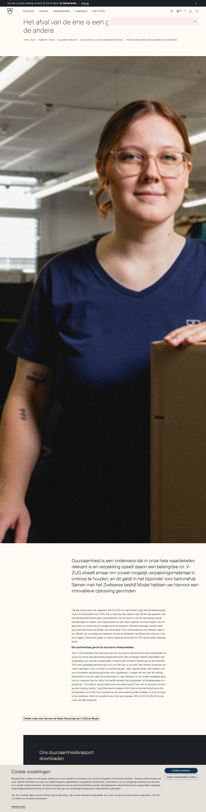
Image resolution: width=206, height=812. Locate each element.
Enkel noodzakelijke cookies (181, 777)
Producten (28, 11)
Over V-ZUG (98, 11)
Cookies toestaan (181, 770)
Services (43, 11)
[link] (172, 12)
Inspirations (81, 11)
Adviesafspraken (61, 11)
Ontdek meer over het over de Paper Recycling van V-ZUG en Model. (61, 718)
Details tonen (18, 806)
